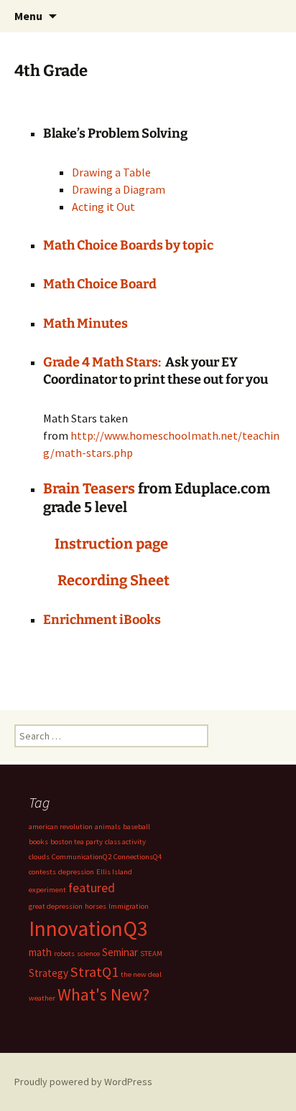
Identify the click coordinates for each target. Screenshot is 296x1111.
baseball (136, 826)
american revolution (61, 826)
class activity (125, 841)
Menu (28, 16)
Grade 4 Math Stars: (104, 362)
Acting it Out (103, 206)
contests (42, 871)
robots (64, 953)
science (88, 953)
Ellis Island (114, 871)
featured (91, 887)
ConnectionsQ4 (138, 856)
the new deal (141, 974)
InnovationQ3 (88, 928)
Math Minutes (85, 323)
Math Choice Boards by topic (128, 245)
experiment (47, 889)
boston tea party (76, 841)
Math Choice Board (101, 284)
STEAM (151, 953)
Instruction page (113, 543)
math (40, 952)
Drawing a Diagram (118, 189)
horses (95, 906)
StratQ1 (94, 972)
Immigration (128, 906)
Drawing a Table (111, 172)
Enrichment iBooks (102, 620)
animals (108, 826)
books (38, 841)
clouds (39, 856)
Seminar (120, 952)
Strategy (48, 973)
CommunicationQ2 (81, 856)
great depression (56, 906)
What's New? (103, 995)
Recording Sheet (113, 580)
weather (42, 998)
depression (76, 871)
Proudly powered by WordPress (83, 1081)
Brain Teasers (90, 488)
